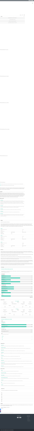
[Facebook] (17, 409)
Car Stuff (28, 418)
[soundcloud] (20, 417)
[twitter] (19, 417)
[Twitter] (17, 410)
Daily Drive (28, 417)
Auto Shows (28, 419)
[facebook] (17, 417)
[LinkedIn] (17, 411)
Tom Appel (4, 407)
